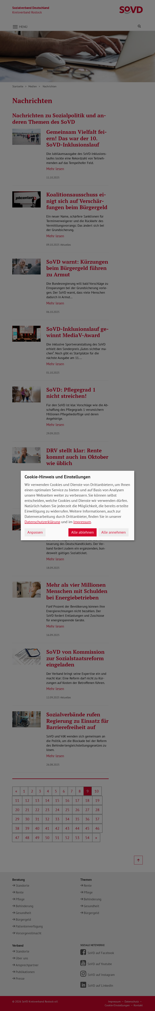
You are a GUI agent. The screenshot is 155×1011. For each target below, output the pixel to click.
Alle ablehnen (82, 532)
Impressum (82, 521)
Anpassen (35, 532)
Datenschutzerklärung (42, 521)
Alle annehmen (113, 532)
